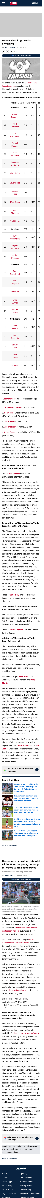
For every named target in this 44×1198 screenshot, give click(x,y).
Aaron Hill (15, 292)
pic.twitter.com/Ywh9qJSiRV (14, 1002)
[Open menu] (3, 3)
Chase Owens (10, 875)
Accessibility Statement (30, 1193)
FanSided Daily (26, 1181)
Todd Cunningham (15, 630)
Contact (5, 1177)
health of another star (18, 990)
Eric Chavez (10, 421)
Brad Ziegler (15, 221)
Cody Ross (14, 365)
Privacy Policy (26, 1185)
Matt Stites (15, 202)
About (4, 1173)
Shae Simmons (24, 745)
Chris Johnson (13, 473)
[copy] (15, 51)
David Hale (23, 676)
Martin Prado (10, 399)
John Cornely (13, 595)
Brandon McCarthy (13, 407)
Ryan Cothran (10, 48)
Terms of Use (7, 1189)
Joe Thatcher (10, 427)
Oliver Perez (15, 183)
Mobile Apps (7, 1181)
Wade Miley (15, 173)
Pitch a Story (7, 1185)
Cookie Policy (25, 1189)
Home (4, 845)
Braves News (13, 845)
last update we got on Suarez (26, 1033)
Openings (24, 1173)
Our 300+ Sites (26, 1177)
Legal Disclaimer (9, 1193)
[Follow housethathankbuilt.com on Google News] (37, 769)
